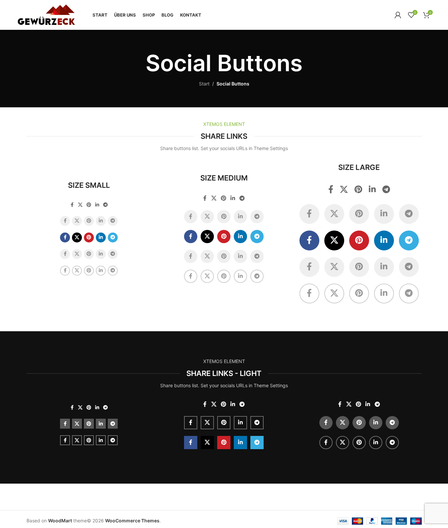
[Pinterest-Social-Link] (89, 204)
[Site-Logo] (46, 14)
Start (204, 83)
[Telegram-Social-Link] (105, 204)
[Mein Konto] (398, 15)
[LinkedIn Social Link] (97, 204)
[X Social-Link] (80, 204)
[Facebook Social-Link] (72, 204)
